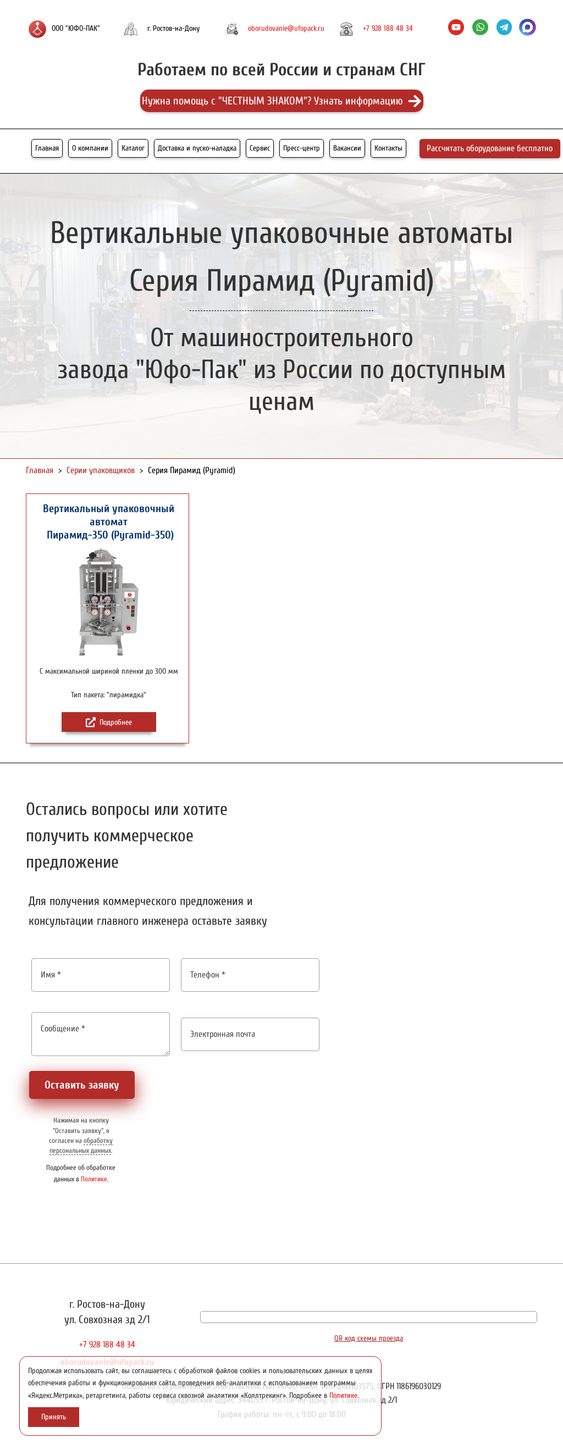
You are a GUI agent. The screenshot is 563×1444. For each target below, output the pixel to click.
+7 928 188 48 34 (388, 28)
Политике (94, 1179)
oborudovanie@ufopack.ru (286, 28)
